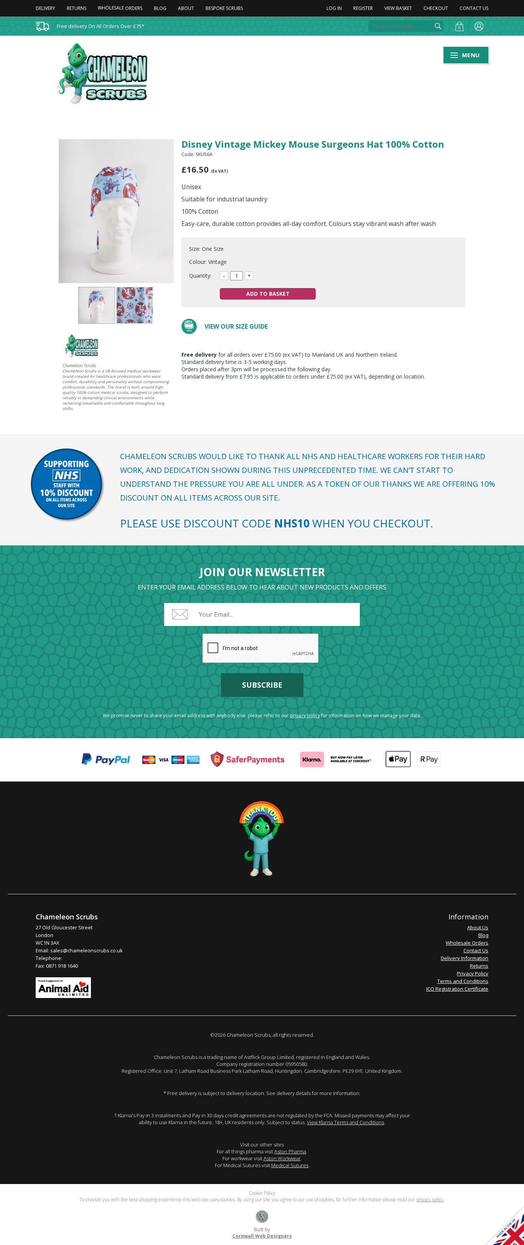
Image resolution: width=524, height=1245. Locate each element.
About (186, 8)
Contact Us (474, 8)
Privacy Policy (472, 973)
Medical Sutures (289, 1165)
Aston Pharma (290, 1151)
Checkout (435, 8)
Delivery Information (464, 958)
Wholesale (120, 8)
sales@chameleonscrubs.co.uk (86, 950)
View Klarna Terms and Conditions (345, 1122)
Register (363, 8)
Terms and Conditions (462, 981)
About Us (477, 927)
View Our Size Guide (236, 326)
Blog (160, 8)
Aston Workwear (282, 1158)
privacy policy (305, 715)
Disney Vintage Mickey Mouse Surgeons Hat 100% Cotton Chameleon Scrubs (107, 73)
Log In (334, 8)
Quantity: (200, 275)
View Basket (398, 8)
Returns (76, 8)
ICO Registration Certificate (457, 988)
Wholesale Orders (467, 942)
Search (438, 26)
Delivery (45, 8)
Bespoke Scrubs (224, 8)
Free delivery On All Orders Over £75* (100, 26)
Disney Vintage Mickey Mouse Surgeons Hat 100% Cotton (96, 305)
